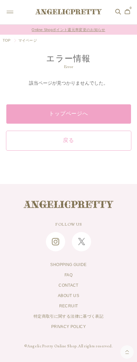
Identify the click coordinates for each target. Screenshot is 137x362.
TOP (7, 40)
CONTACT (68, 285)
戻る (68, 140)
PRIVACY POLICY (68, 326)
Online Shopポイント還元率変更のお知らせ (68, 30)
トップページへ (68, 113)
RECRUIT (68, 306)
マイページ (27, 40)
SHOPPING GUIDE (68, 264)
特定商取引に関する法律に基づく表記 (68, 316)
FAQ (68, 275)
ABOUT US (68, 295)
